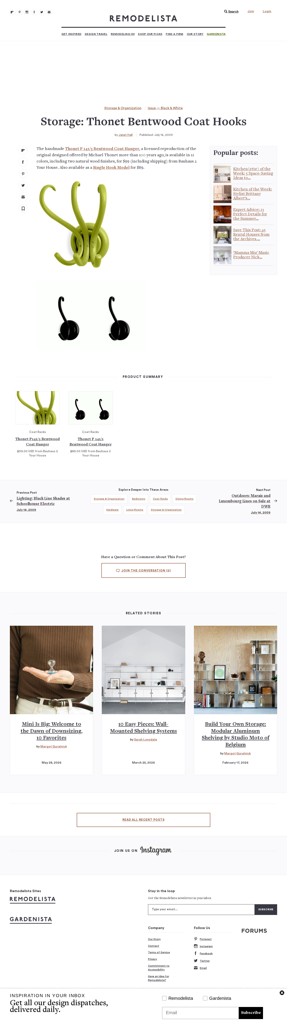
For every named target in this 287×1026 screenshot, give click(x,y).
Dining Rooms (185, 498)
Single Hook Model (111, 168)
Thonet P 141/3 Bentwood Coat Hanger (102, 149)
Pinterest (206, 939)
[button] (230, 11)
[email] (23, 197)
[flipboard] (23, 150)
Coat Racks (160, 498)
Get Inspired (71, 34)
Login (267, 11)
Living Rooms (134, 509)
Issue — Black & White (165, 108)
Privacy (152, 959)
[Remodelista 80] (19, 12)
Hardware (112, 509)
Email (203, 968)
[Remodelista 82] (34, 12)
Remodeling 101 (123, 34)
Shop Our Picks (150, 34)
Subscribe (251, 1013)
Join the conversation (146, 570)
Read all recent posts (143, 819)
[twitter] (23, 185)
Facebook (206, 953)
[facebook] (23, 162)
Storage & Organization (122, 108)
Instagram (206, 946)
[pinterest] (23, 173)
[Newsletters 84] (49, 12)
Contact (153, 946)
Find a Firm (174, 34)
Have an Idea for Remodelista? (158, 978)
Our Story (195, 34)
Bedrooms (138, 498)
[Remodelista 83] (42, 12)
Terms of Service (159, 952)
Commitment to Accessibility (159, 967)
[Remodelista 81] (27, 12)
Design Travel (96, 34)
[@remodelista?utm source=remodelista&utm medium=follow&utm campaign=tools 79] (12, 12)
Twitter (205, 961)
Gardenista (216, 34)
